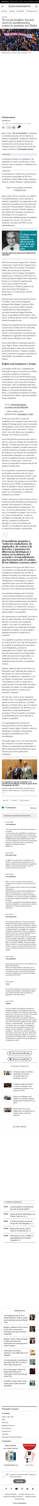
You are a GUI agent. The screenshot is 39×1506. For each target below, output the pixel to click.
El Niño (21, 1)
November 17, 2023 (25, 414)
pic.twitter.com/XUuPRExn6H (16, 407)
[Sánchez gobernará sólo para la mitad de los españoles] (19, 240)
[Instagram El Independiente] (22, 1489)
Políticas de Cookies (30, 1496)
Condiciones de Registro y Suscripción (13, 1496)
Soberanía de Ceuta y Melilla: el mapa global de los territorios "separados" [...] (21, 1238)
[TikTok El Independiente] (33, 1489)
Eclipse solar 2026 (8, 1417)
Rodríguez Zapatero (8, 1425)
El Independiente (8, 117)
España (12, 11)
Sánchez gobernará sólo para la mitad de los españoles (19, 254)
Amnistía (5, 800)
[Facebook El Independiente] (11, 1489)
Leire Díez (5, 1434)
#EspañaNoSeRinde (18, 404)
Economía (20, 11)
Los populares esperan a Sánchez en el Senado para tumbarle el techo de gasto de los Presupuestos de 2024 (19, 783)
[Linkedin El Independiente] (27, 1489)
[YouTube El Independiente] (16, 1489)
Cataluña (14, 800)
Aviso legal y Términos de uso (26, 1494)
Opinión (4, 11)
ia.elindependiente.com (11, 1465)
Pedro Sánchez (24, 800)
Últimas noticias (14, 1)
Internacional (31, 11)
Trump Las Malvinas (29, 1)
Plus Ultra (5, 1422)
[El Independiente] (19, 6)
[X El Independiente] (6, 1489)
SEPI (3, 1420)
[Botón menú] (3, 6)
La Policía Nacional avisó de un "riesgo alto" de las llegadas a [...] (21, 1222)
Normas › (33, 808)
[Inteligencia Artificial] (11, 1461)
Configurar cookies (19, 1499)
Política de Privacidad (10, 1494)
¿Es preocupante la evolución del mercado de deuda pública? (22, 1208)
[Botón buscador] (36, 7)
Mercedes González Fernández (12, 1437)
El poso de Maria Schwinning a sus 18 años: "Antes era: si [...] (22, 1215)
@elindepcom (6, 120)
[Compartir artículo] (3, 127)
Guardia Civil (6, 1431)
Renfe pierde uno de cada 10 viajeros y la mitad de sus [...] (20, 1229)
